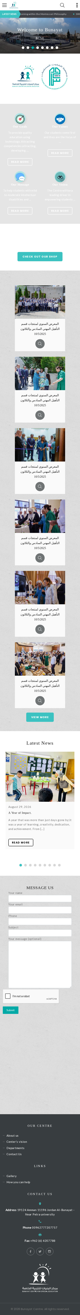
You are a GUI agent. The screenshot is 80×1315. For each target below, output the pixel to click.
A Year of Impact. (20, 812)
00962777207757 (44, 1227)
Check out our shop (40, 256)
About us (13, 1135)
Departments (15, 1148)
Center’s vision (17, 1141)
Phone (12, 915)
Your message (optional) (24, 938)
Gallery (12, 1176)
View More (40, 717)
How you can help (18, 1182)
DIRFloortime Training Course (49, 14)
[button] (23, 47)
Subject (13, 927)
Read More (20, 162)
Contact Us (14, 1154)
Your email (15, 904)
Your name (15, 892)
